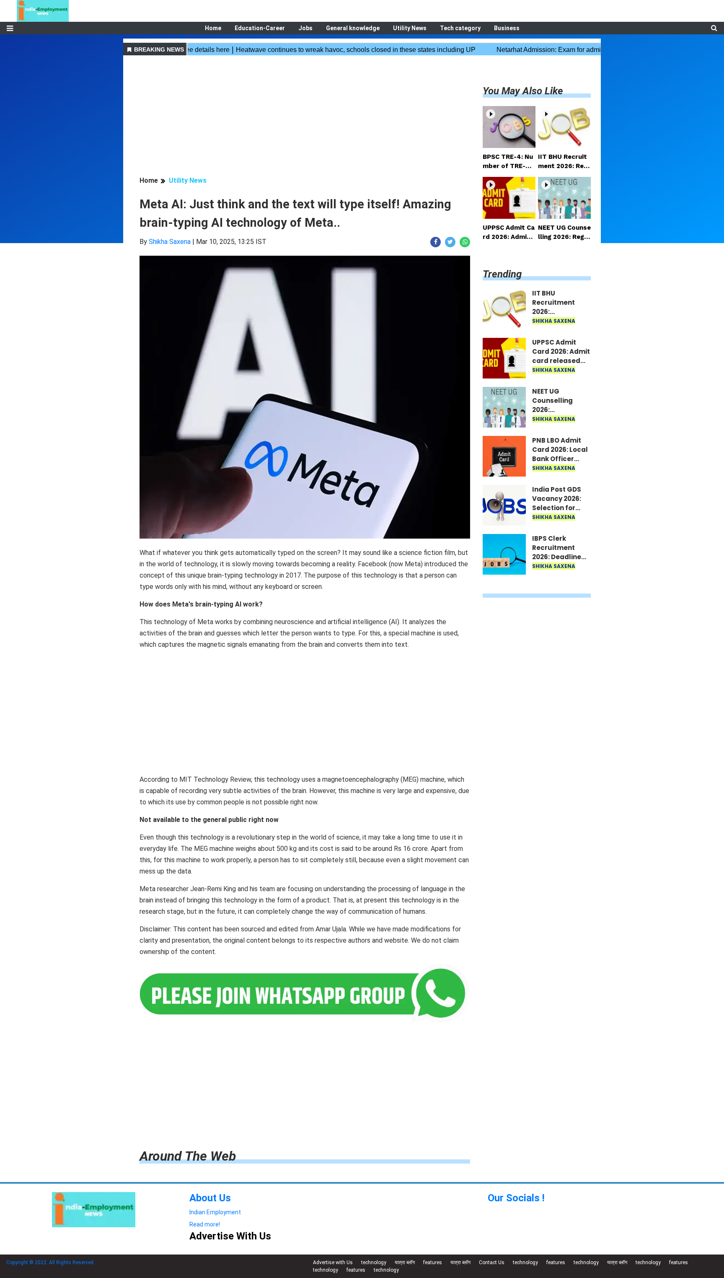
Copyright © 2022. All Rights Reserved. (50, 1262)
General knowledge (353, 28)
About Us (210, 1198)
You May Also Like (523, 91)
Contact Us (491, 1262)
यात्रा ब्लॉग (405, 1262)
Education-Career (260, 28)
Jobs (305, 28)
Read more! (204, 1224)
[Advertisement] (305, 117)
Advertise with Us (333, 1262)
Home (213, 28)
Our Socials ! (516, 1198)
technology (373, 1262)
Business (507, 28)
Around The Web (188, 1156)
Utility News (410, 28)
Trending (502, 274)
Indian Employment (215, 1212)
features (432, 1262)
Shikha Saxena (170, 242)
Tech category (460, 28)
